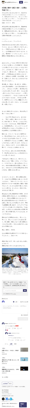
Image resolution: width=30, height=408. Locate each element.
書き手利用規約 (5, 390)
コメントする (23, 319)
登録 (21, 2)
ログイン (26, 2)
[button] (3, 302)
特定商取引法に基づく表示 (7, 395)
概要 (15, 344)
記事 (11, 344)
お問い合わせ (5, 397)
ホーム (6, 344)
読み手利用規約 (5, 392)
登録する (22, 405)
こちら (14, 293)
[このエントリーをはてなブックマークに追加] (11, 399)
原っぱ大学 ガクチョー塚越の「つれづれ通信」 (11, 2)
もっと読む (5, 377)
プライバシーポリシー (7, 393)
